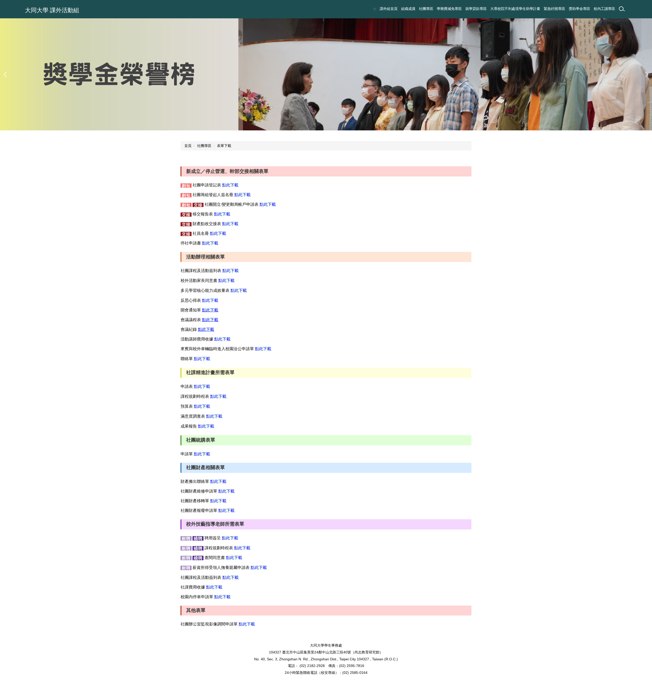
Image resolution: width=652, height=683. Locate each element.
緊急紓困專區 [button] (554, 9)
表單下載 (224, 146)
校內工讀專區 (604, 9)
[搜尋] (622, 9)
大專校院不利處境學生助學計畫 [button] (515, 9)
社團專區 (204, 146)
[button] (6, 74)
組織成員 (408, 9)
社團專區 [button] (426, 9)
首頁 (188, 146)
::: (374, 9)
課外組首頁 (389, 9)
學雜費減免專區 (449, 9)
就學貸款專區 (476, 9)
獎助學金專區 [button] (579, 9)
